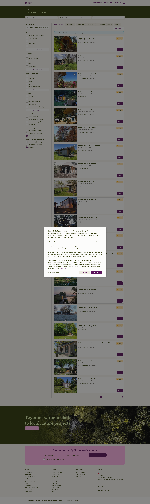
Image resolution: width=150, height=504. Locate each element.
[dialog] (75, 252)
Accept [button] (96, 272)
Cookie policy (63, 268)
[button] (53, 272)
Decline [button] (84, 272)
